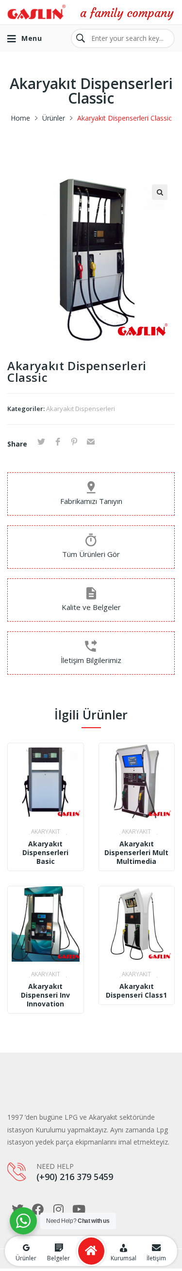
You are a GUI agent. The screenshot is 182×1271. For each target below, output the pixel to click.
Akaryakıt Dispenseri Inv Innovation (45, 995)
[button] (159, 192)
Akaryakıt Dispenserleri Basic (45, 853)
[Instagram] (58, 1209)
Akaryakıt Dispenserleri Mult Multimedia (136, 853)
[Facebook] (38, 1209)
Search (80, 38)
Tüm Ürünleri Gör (91, 554)
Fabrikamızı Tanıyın (91, 501)
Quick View (46, 809)
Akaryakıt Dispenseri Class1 (136, 991)
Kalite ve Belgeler (91, 607)
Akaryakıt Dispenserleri (80, 408)
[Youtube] (78, 1209)
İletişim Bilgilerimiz (91, 660)
